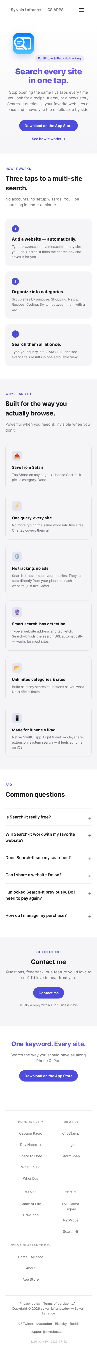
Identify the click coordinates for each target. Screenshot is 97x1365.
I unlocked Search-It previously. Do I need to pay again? (40, 895)
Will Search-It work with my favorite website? (40, 837)
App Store (31, 1279)
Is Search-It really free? (28, 817)
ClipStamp (70, 1133)
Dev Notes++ (31, 1145)
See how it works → (48, 139)
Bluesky (61, 1324)
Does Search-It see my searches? (38, 857)
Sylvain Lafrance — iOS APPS (37, 9)
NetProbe (71, 1220)
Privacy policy (30, 1303)
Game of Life (31, 1204)
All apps (37, 1257)
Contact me (49, 993)
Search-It (70, 1231)
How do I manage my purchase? (36, 915)
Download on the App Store (48, 125)
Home (23, 1257)
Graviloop (31, 1215)
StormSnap (71, 1156)
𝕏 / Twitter (25, 1324)
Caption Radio (30, 1133)
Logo (71, 1145)
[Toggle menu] (81, 10)
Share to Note (30, 1156)
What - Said (30, 1167)
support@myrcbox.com (48, 1331)
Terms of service (56, 1303)
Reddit (75, 1324)
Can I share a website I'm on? (33, 874)
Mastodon (44, 1324)
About (31, 1268)
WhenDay (31, 1178)
